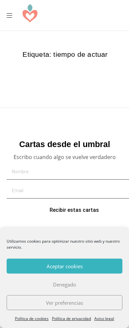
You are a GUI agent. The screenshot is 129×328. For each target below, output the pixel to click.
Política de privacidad (71, 318)
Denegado (64, 284)
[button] (12, 15)
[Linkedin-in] (98, 15)
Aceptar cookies (65, 266)
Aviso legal (104, 318)
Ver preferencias (64, 302)
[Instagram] (85, 15)
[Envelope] (73, 15)
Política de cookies (32, 318)
